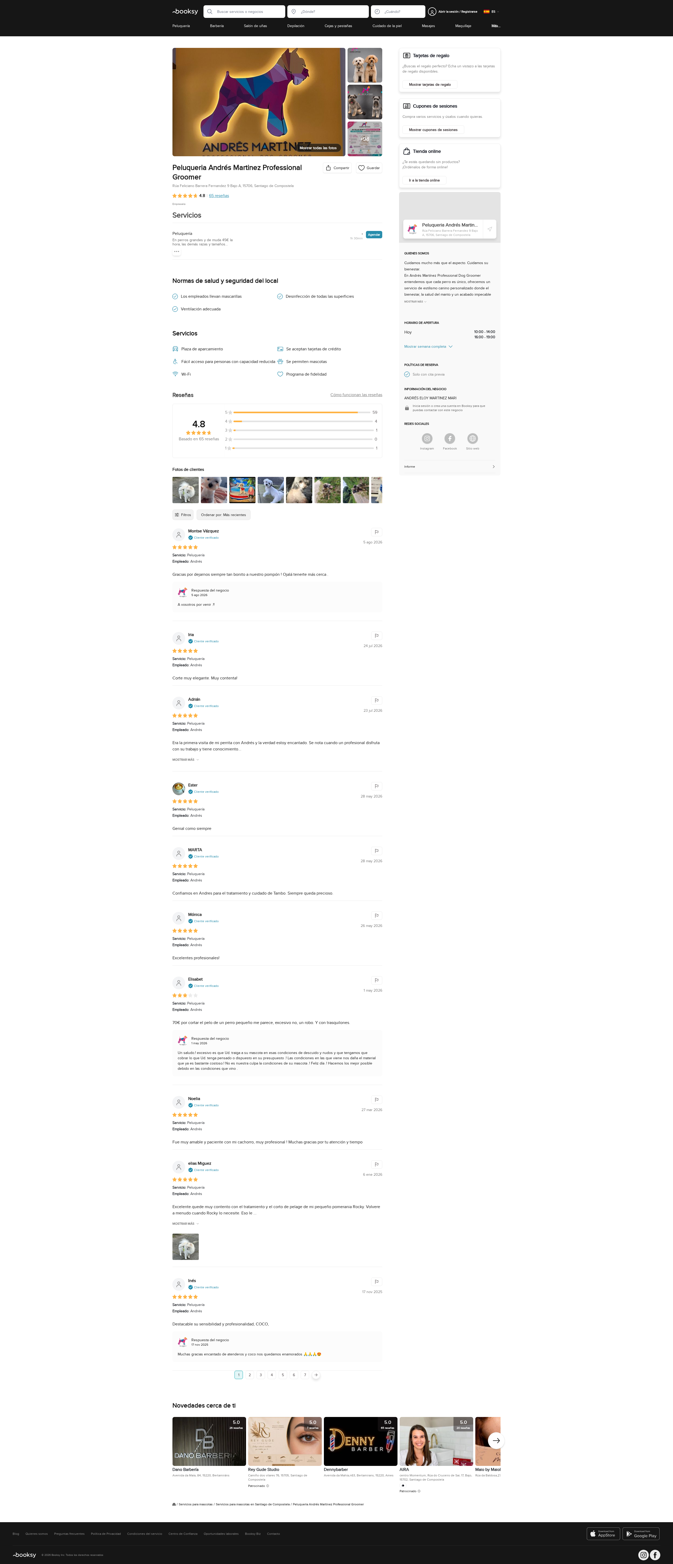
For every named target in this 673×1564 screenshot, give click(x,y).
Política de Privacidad (106, 1534)
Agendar (374, 234)
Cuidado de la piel (387, 25)
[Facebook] (450, 438)
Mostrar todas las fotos (318, 147)
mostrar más (183, 760)
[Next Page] (316, 1375)
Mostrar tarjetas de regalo (430, 84)
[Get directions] (489, 229)
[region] (336, 1456)
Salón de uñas (255, 25)
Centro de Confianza (183, 1534)
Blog (16, 1534)
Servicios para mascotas (196, 1504)
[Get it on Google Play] (641, 1533)
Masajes (428, 25)
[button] (208, 11)
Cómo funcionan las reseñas (356, 395)
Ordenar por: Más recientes (223, 514)
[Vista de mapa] (450, 217)
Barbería (217, 25)
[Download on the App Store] (603, 1533)
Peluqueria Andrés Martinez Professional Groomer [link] (328, 1504)
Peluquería (181, 25)
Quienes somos (37, 1534)
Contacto (273, 1534)
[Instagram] (427, 438)
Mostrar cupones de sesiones (433, 129)
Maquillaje (463, 25)
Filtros (186, 514)
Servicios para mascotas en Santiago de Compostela (253, 1504)
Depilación (295, 25)
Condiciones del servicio (144, 1534)
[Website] (472, 438)
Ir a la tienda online (424, 180)
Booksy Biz (253, 1534)
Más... (496, 25)
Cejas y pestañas (338, 25)
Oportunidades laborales (221, 1534)
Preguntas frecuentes (69, 1534)
